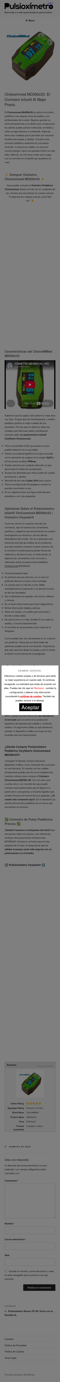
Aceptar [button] (30, 707)
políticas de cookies (31, 696)
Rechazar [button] (39, 688)
